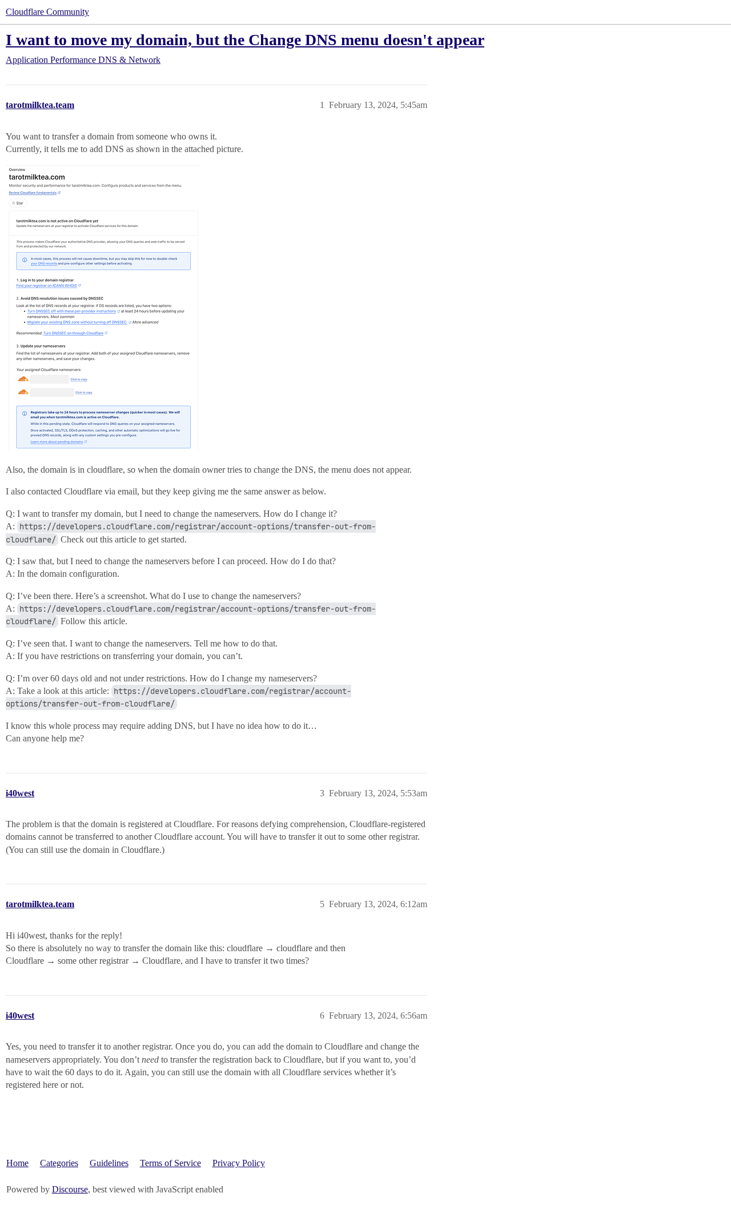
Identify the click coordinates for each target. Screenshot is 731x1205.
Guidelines (109, 1163)
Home (17, 1163)
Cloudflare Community (47, 12)
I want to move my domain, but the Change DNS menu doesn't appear (245, 40)
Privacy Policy (238, 1163)
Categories (59, 1163)
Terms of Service (170, 1163)
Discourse (70, 1189)
